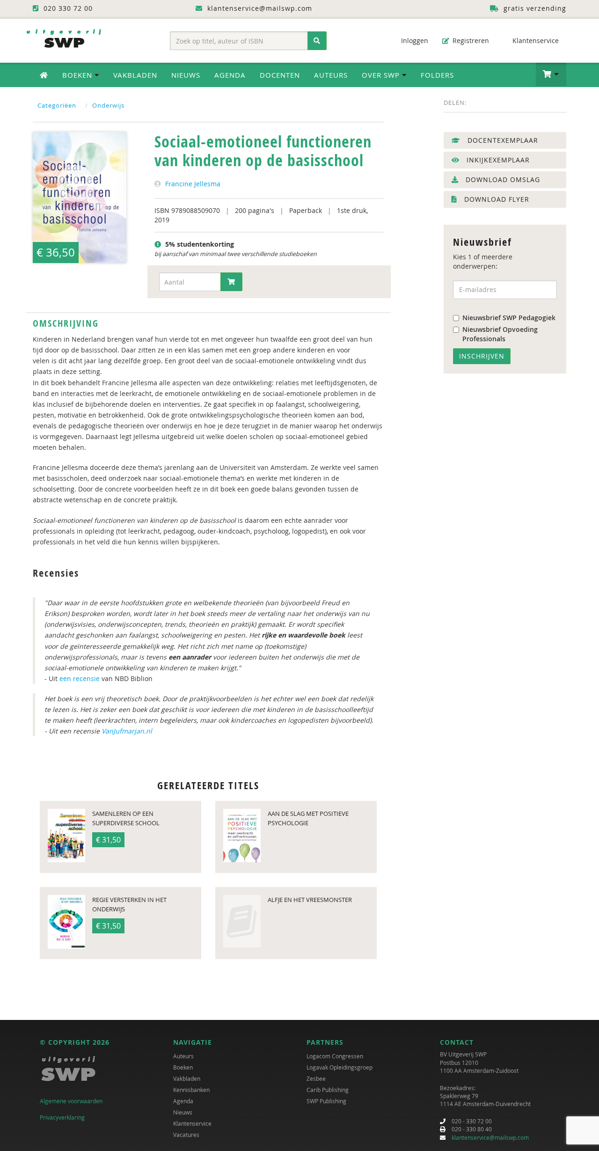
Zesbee (316, 1078)
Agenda (230, 75)
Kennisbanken (191, 1089)
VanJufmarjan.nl (127, 730)
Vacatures (186, 1134)
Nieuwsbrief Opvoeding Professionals (500, 334)
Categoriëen (56, 105)
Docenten (280, 75)
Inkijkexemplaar (497, 159)
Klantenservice (535, 40)
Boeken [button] (78, 75)
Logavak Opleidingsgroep (340, 1067)
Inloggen (413, 40)
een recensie (79, 678)
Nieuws (185, 75)
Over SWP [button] (382, 75)
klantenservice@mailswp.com (490, 1137)
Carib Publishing (328, 1089)
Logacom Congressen (335, 1056)
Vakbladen (135, 75)
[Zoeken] (317, 40)
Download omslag (501, 179)
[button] (551, 74)
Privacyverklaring (62, 1117)
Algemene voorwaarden (71, 1101)
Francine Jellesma (192, 183)
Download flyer (495, 199)
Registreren (470, 40)
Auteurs (331, 75)
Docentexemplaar (501, 140)
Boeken (183, 1067)
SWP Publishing (326, 1101)
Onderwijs (108, 105)
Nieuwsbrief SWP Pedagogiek (508, 317)
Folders (437, 75)
